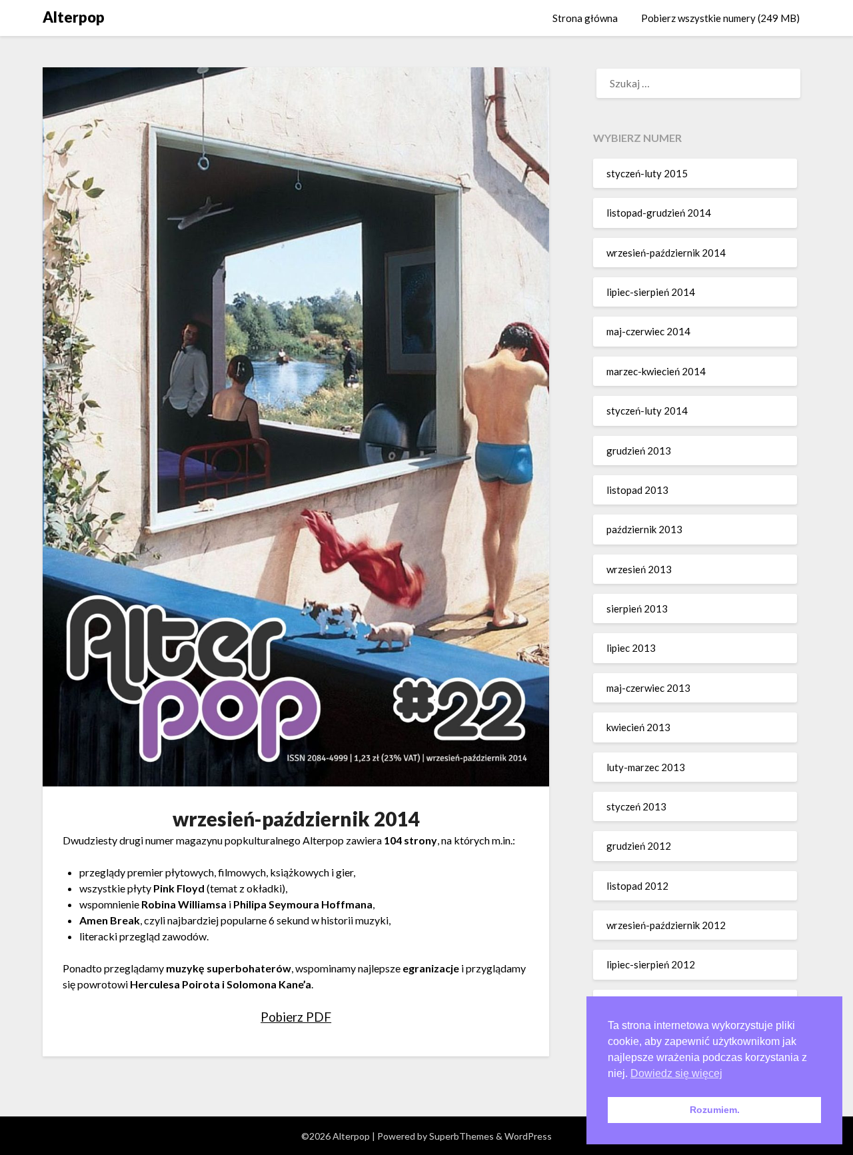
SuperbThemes (461, 1136)
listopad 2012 (637, 886)
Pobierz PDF (296, 1017)
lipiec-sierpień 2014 (650, 292)
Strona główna (585, 18)
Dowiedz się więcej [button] (676, 1073)
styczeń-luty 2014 (647, 411)
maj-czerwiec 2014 (648, 331)
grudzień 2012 (638, 846)
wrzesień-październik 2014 (666, 253)
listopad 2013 (637, 490)
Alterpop (74, 17)
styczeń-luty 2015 (647, 173)
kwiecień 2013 (638, 727)
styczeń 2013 (636, 806)
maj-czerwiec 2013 (648, 688)
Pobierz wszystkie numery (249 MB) (720, 18)
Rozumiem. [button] (715, 1109)
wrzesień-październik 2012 (666, 925)
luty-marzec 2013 (645, 767)
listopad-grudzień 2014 (658, 213)
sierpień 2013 (637, 608)
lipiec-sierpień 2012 (650, 964)
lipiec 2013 (631, 648)
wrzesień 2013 (639, 569)
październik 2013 (644, 529)
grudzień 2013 (638, 451)
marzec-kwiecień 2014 (656, 371)
